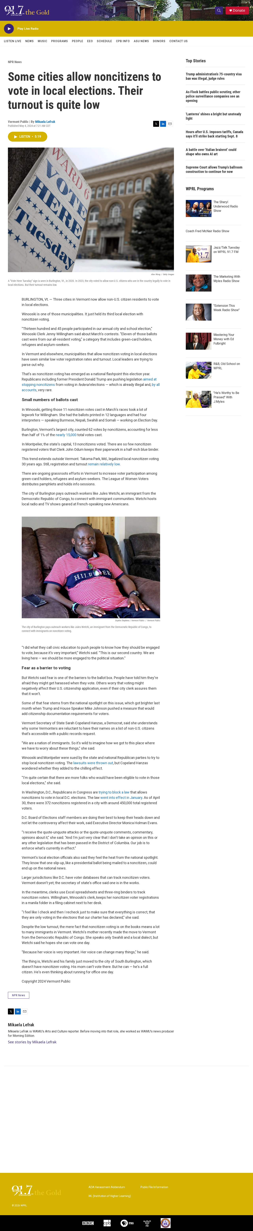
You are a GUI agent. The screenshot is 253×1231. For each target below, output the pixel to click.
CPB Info (123, 41)
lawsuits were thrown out (93, 763)
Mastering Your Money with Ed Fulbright (223, 339)
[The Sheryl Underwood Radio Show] (198, 208)
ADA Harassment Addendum (107, 1187)
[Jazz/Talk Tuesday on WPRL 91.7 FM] (198, 253)
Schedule (104, 41)
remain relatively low (104, 464)
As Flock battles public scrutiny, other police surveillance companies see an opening (213, 96)
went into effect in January (121, 797)
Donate (239, 10)
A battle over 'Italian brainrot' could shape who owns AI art (211, 152)
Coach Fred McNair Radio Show (207, 231)
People (77, 41)
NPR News (15, 62)
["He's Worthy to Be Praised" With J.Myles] (198, 399)
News (29, 41)
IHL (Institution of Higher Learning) (110, 1196)
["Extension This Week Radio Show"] (198, 312)
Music (42, 41)
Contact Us (178, 41)
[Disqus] (126, 1119)
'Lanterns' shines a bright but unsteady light (213, 116)
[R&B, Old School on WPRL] (198, 370)
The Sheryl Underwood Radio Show (225, 206)
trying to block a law (114, 792)
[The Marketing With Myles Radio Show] (198, 283)
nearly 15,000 (66, 435)
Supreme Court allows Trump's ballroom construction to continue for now (214, 169)
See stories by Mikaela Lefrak (32, 1042)
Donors (159, 41)
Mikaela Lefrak (45, 122)
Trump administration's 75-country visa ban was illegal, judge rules (214, 76)
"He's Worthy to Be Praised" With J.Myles (226, 397)
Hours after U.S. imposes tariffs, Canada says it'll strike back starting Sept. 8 (214, 134)
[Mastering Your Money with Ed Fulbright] (198, 341)
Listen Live (12, 41)
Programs (59, 41)
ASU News (141, 41)
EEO (90, 41)
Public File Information (154, 1187)
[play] (9, 29)
